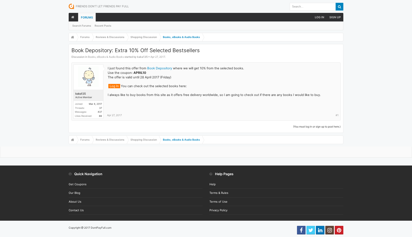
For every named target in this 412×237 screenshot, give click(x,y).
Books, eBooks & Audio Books (106, 56)
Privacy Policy (218, 210)
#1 (337, 115)
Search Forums (81, 25)
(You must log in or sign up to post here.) (317, 126)
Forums (87, 17)
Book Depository (159, 68)
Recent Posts (103, 25)
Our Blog (74, 192)
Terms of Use (218, 201)
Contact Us (76, 210)
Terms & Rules (218, 192)
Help (212, 184)
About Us (75, 201)
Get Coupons (77, 184)
